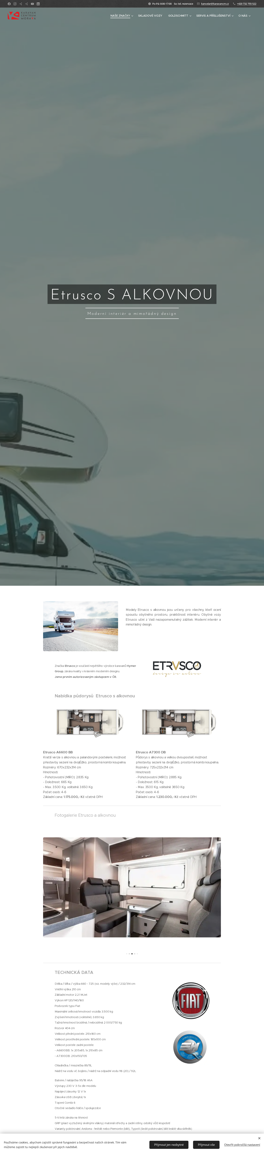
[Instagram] (15, 4)
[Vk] (32, 4)
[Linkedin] (38, 4)
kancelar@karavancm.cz (215, 3)
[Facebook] (9, 4)
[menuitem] (122, 15)
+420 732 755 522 (246, 3)
